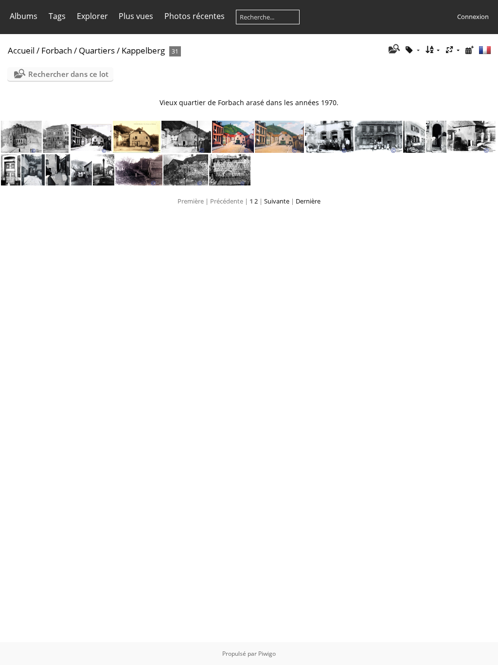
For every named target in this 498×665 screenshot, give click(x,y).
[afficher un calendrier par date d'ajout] (469, 50)
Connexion (473, 16)
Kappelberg (143, 50)
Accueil (21, 50)
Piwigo (267, 653)
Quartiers (97, 50)
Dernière (308, 201)
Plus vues (136, 16)
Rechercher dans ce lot (68, 74)
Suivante (276, 201)
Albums (23, 16)
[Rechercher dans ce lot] (393, 49)
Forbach (56, 50)
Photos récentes (194, 16)
